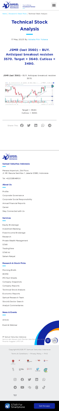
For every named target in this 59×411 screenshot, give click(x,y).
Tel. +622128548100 (11, 178)
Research (6, 237)
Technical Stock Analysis (38, 13)
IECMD (5, 274)
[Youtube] (22, 387)
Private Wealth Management (15, 241)
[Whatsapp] (44, 380)
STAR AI (6, 252)
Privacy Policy (35, 354)
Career (5, 207)
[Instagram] (15, 380)
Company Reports (11, 286)
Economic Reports (11, 294)
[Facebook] (22, 380)
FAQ (46, 354)
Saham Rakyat (8, 256)
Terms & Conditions (19, 354)
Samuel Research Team (13, 298)
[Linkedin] (37, 380)
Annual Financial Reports (13, 203)
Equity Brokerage (10, 225)
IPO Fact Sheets (9, 278)
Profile (5, 191)
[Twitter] (29, 380)
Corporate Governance (13, 195)
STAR (5, 245)
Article (5, 320)
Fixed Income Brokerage (13, 233)
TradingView (8, 248)
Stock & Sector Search (12, 301)
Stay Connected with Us (13, 211)
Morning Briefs (9, 270)
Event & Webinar (9, 325)
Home (4, 13)
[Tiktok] (44, 387)
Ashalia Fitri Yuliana (38, 39)
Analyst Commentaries (12, 305)
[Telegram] (15, 387)
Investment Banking (11, 229)
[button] (54, 5)
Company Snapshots (12, 282)
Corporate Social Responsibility (17, 199)
